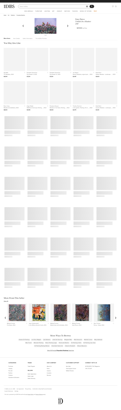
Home (5, 15)
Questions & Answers (13, 377)
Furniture (38, 11)
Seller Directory (31, 378)
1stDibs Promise (70, 371)
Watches (67, 11)
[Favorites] (113, 6)
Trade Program (31, 366)
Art (53, 11)
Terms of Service (39, 394)
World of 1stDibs (86, 11)
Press (48, 368)
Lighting (47, 11)
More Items (7, 38)
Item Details (16, 38)
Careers (49, 371)
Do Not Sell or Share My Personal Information (42, 389)
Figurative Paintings (21, 15)
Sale (95, 11)
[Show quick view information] (24, 72)
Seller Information (28, 38)
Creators (10, 375)
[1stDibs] (9, 6)
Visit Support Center (71, 368)
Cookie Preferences (8, 391)
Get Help (68, 366)
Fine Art (10, 371)
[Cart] (116, 6)
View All (6, 301)
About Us (49, 366)
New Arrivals (28, 11)
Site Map (16, 391)
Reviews (49, 375)
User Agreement (20, 389)
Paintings (13, 15)
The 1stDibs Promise (41, 38)
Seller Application (32, 374)
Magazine (92, 366)
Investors (49, 373)
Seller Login (31, 376)
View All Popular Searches (60, 350)
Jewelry (59, 11)
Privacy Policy (28, 389)
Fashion (75, 11)
